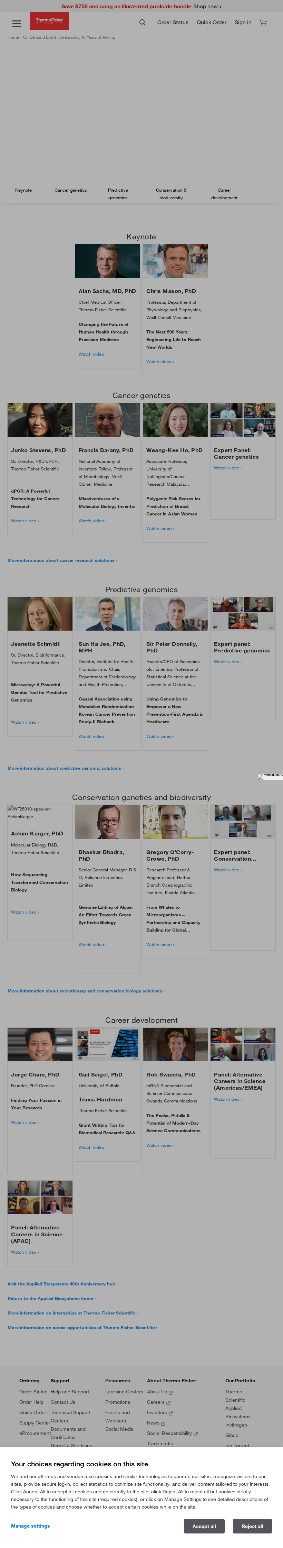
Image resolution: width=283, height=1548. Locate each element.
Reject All (252, 1526)
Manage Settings (30, 1526)
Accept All (204, 1526)
